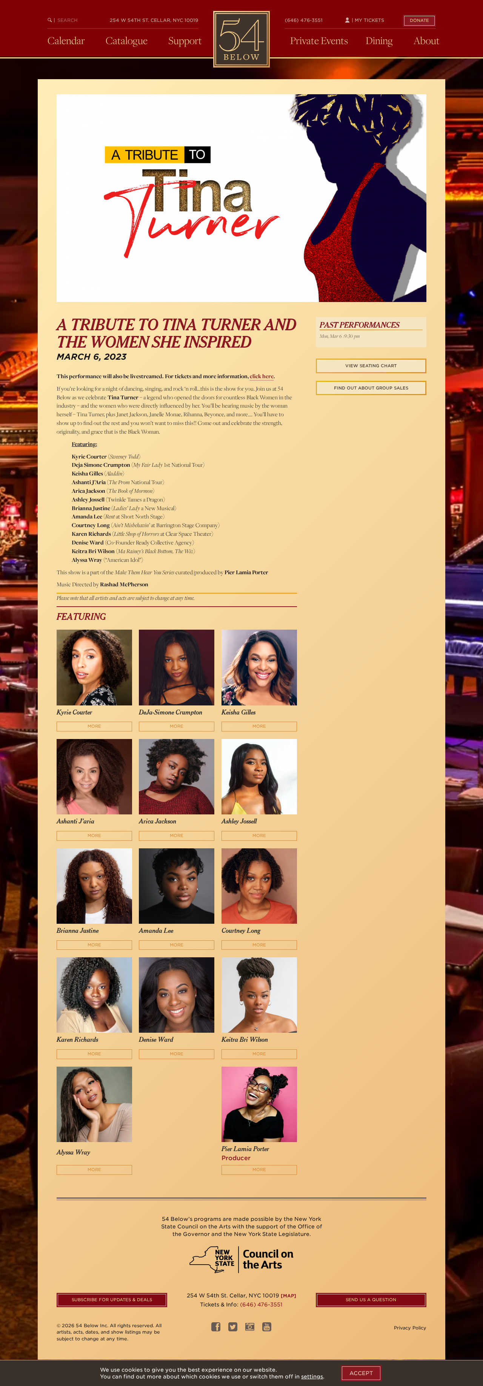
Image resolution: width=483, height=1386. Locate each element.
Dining (379, 40)
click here (262, 376)
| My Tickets (367, 20)
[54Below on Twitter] (232, 1329)
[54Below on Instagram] (249, 1329)
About (427, 40)
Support (185, 40)
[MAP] (288, 1296)
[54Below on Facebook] (215, 1329)
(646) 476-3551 (304, 20)
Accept (361, 1373)
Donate (419, 20)
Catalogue (127, 40)
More (94, 726)
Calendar (66, 40)
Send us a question (371, 1299)
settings (312, 1377)
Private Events (319, 40)
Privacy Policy (410, 1328)
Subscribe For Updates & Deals (112, 1299)
